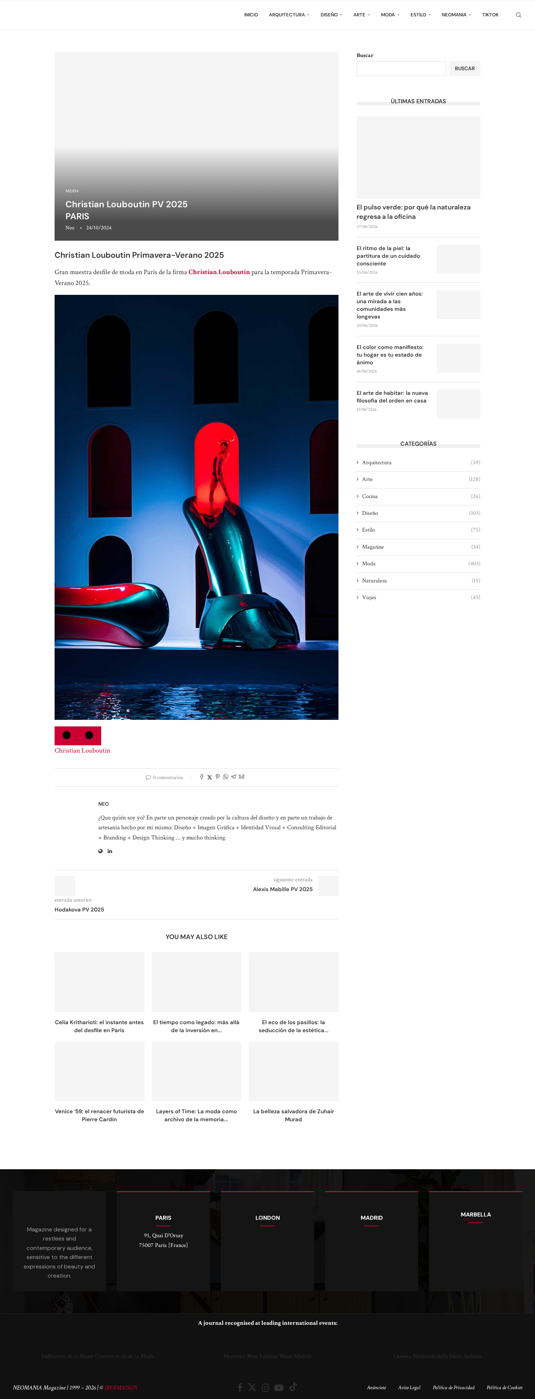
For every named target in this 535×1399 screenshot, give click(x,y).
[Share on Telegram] (233, 777)
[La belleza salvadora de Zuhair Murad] (293, 1071)
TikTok (490, 15)
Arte (359, 15)
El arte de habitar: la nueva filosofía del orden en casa (392, 396)
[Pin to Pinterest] (217, 777)
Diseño (329, 15)
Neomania (454, 15)
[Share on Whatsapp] (225, 777)
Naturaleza (421, 581)
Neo (70, 227)
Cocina (421, 496)
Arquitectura (287, 15)
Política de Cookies (504, 1387)
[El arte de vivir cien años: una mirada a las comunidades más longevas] (458, 304)
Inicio (251, 15)
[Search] (518, 14)
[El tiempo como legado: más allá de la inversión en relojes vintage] (197, 982)
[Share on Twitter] (209, 777)
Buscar (365, 55)
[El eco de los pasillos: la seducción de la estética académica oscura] (293, 982)
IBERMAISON (120, 1388)
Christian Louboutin (219, 272)
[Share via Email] (241, 777)
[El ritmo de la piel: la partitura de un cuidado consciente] (458, 259)
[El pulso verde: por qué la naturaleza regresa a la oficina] (418, 157)
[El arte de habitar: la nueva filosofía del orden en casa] (458, 403)
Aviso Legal (409, 1387)
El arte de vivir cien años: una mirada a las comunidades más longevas (390, 305)
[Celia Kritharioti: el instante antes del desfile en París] (99, 982)
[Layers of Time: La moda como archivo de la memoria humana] (197, 1071)
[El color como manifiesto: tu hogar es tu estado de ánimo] (458, 358)
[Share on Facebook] (201, 777)
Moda (388, 15)
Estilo (418, 15)
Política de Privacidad (453, 1387)
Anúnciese (376, 1387)
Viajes (421, 597)
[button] (19, 1347)
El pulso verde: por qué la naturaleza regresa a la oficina (414, 212)
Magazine (421, 547)
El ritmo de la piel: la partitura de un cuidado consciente (388, 256)
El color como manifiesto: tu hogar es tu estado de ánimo (390, 355)
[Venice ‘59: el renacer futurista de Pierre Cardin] (99, 1071)
